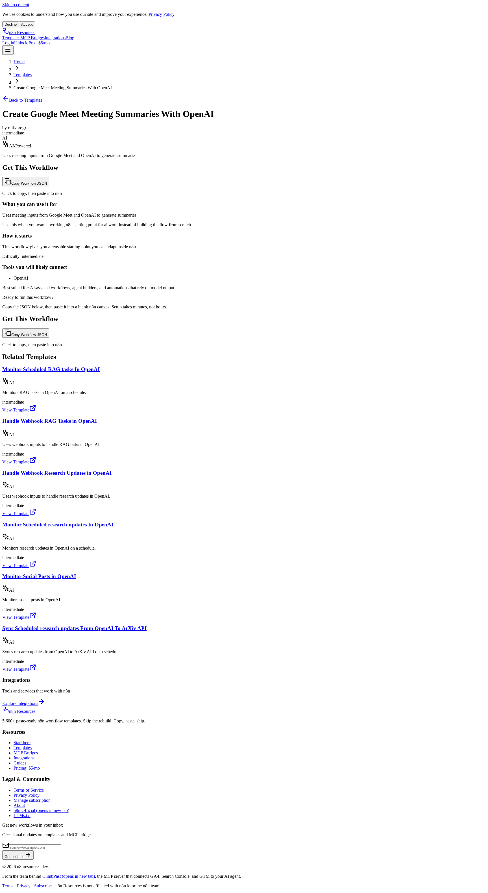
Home (19, 61)
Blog (70, 37)
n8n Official (41, 810)
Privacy (23, 885)
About (19, 805)
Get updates (15, 857)
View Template (15, 410)
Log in (8, 42)
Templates (11, 37)
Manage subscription (32, 800)
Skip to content (15, 4)
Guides (20, 763)
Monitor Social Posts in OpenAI (39, 576)
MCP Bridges (32, 37)
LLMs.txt (22, 815)
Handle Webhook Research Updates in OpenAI (57, 473)
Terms (7, 885)
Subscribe (43, 885)
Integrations (55, 37)
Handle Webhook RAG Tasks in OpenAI (49, 421)
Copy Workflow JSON (29, 183)
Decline (11, 24)
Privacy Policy (162, 14)
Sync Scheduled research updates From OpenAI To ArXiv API (74, 628)
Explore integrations (20, 703)
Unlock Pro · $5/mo (32, 42)
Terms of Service (29, 790)
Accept (27, 24)
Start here (22, 742)
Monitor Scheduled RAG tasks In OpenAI (51, 369)
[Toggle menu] (8, 50)
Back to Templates (25, 100)
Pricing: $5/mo (27, 768)
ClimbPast (68, 876)
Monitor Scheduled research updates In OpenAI (57, 525)
